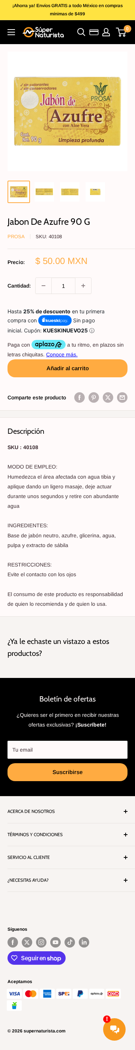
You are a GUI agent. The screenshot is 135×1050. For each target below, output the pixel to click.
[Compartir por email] (122, 397)
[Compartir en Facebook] (79, 397)
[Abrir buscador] (81, 32)
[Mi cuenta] (106, 32)
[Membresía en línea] (94, 32)
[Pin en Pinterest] (93, 397)
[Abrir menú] (11, 32)
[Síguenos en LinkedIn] (84, 942)
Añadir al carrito (67, 368)
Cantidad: (19, 286)
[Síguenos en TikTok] (69, 942)
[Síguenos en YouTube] (55, 942)
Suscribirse (67, 772)
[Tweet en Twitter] (108, 397)
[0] (121, 32)
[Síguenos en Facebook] (13, 942)
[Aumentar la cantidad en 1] (83, 286)
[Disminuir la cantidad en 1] (43, 286)
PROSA (16, 236)
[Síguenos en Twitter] (27, 942)
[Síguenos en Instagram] (41, 942)
